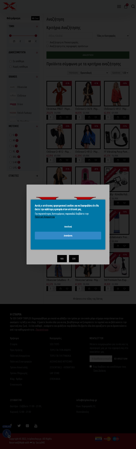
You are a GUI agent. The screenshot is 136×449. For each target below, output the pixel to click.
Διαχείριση (68, 235)
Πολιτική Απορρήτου (45, 216)
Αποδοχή (68, 226)
